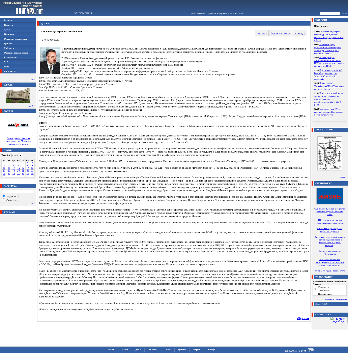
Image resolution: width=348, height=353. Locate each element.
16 (32, 168)
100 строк (9, 34)
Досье (138, 350)
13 (18, 168)
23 (32, 171)
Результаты (341, 299)
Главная (8, 20)
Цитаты (8, 43)
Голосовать (329, 299)
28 (23, 173)
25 (9, 173)
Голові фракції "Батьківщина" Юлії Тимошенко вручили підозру (329, 86)
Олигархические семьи (15, 39)
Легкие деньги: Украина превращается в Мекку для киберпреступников (18, 141)
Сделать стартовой (197, 13)
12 (13, 168)
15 (28, 168)
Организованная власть (16, 53)
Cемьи (168, 350)
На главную (299, 33)
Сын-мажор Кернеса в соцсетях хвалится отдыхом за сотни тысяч (329, 211)
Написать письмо (237, 13)
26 (13, 173)
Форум (196, 350)
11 (9, 168)
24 (4, 173)
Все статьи (262, 33)
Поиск (344, 13)
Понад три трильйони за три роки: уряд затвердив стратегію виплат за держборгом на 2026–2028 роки (328, 99)
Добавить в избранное (217, 13)
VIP (6, 62)
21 (23, 171)
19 (13, 171)
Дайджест (9, 48)
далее (32, 79)
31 (4, 176)
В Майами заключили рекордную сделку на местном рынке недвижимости (329, 262)
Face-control (10, 57)
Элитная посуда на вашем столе (330, 270)
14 (23, 168)
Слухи (125, 350)
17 (4, 171)
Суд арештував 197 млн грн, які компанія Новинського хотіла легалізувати (329, 112)
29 (28, 173)
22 (28, 171)
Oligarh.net (303, 318)
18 (9, 171)
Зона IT (8, 66)
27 (18, 173)
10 (4, 168)
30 (32, 173)
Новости (8, 25)
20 (18, 171)
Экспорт (211, 350)
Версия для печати (280, 33)
